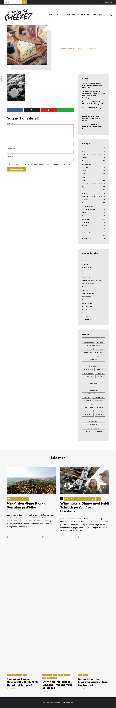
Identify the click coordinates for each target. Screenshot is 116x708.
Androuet (88, 338)
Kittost (99, 380)
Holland (100, 373)
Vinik (99, 431)
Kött (83, 174)
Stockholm (85, 222)
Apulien (84, 148)
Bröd (83, 151)
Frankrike (85, 167)
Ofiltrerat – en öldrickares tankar (92, 280)
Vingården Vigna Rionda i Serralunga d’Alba (27, 505)
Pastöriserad (98, 397)
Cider (83, 154)
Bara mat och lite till (88, 258)
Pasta (86, 397)
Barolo (100, 342)
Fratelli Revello (93, 362)
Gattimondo (88, 369)
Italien (84, 170)
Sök (24, 2)
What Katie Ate (87, 319)
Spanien (99, 414)
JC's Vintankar (86, 271)
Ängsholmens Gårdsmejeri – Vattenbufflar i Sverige (92, 127)
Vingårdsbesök (86, 238)
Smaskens (85, 300)
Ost (50, 15)
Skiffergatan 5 (86, 296)
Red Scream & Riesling (89, 293)
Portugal (88, 404)
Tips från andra (93, 428)
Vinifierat (85, 309)
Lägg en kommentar (67, 48)
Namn (9, 141)
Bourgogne (88, 349)
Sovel (87, 414)
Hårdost (88, 376)
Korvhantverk (93, 383)
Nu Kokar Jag (86, 277)
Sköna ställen (72, 15)
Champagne (88, 352)
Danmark (85, 157)
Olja (83, 187)
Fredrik (84, 102)
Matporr (84, 274)
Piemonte (85, 15)
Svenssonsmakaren (88, 303)
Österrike (85, 193)
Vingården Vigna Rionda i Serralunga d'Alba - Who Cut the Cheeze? (93, 93)
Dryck (84, 161)
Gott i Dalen (88, 373)
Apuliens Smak (89, 342)
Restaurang (88, 407)
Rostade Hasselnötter (88, 209)
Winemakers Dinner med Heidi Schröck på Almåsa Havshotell (92, 85)
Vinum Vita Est (86, 313)
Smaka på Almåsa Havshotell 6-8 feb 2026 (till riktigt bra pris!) (22, 682)
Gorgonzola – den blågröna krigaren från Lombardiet (93, 682)
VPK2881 (85, 316)
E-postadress (11, 148)
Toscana (88, 431)
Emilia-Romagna (87, 164)
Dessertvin (99, 352)
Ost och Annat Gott (88, 283)
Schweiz (84, 212)
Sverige (84, 225)
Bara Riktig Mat (86, 261)
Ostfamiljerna (98, 15)
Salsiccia (87, 411)
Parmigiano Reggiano (93, 393)
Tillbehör (93, 424)
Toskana (84, 229)
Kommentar (10, 123)
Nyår (83, 180)
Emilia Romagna (93, 356)
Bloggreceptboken (93, 345)
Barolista (85, 264)
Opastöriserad (93, 387)
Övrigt (84, 196)
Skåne (84, 216)
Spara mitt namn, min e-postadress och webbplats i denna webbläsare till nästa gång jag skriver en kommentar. (40, 164)
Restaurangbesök (87, 206)
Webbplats (10, 156)
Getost (100, 369)
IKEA (100, 376)
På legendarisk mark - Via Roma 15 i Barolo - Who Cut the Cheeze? (93, 116)
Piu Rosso (85, 287)
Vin (62, 15)
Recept (84, 203)
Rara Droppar (86, 290)
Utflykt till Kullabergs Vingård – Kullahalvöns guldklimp (57, 684)
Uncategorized (86, 232)
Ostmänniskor (94, 390)
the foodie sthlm (87, 306)
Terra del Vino (93, 421)
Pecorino (87, 400)
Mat (56, 15)
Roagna (100, 407)
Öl (83, 183)
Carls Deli (99, 349)
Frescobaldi (93, 366)
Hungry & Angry (87, 267)
